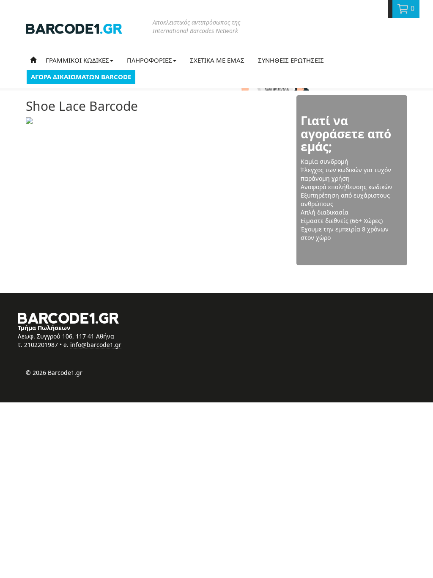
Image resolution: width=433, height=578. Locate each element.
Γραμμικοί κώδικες (77, 60)
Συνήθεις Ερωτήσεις (291, 60)
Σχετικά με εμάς (217, 60)
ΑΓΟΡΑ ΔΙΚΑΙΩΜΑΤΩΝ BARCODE (81, 76)
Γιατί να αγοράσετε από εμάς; (346, 134)
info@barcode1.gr (95, 345)
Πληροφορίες (149, 60)
